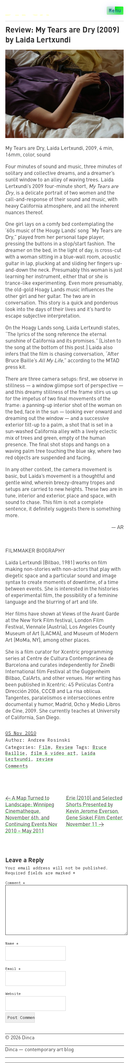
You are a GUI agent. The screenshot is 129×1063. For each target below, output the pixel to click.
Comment (15, 882)
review (44, 759)
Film (44, 747)
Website (13, 993)
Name (11, 943)
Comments (16, 766)
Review (64, 747)
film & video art (53, 753)
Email (13, 968)
